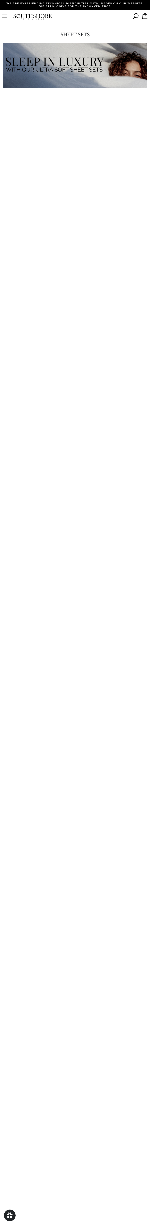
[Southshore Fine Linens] (32, 17)
